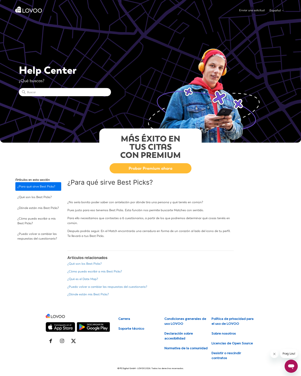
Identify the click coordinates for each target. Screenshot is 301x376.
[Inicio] (28, 11)
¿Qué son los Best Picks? (34, 197)
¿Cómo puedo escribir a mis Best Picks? (36, 221)
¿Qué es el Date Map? (82, 279)
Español (275, 10)
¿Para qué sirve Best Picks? (36, 186)
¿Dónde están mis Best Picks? (38, 208)
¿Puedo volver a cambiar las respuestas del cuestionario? (37, 236)
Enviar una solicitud (252, 10)
